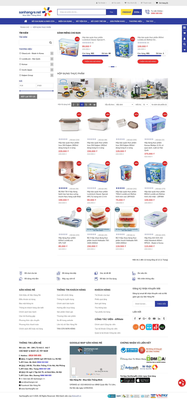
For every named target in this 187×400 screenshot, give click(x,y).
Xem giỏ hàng (100, 303)
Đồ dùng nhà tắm (32, 279)
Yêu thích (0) (131, 3)
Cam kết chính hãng (65, 295)
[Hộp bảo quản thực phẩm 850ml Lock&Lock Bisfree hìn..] (124, 47)
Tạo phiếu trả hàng (102, 312)
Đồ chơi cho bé (31, 273)
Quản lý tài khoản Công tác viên (107, 333)
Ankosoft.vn (76, 396)
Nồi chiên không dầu (146, 279)
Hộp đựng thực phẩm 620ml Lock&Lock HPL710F (67, 240)
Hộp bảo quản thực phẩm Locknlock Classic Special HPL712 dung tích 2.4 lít (97, 194)
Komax (24, 64)
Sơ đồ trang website (65, 320)
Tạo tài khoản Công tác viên (106, 329)
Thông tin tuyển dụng (65, 299)
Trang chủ (24, 27)
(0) (93, 43)
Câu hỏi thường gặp (27, 316)
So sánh (117, 3)
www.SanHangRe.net (29, 389)
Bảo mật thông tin (26, 303)
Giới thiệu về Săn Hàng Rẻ (30, 295)
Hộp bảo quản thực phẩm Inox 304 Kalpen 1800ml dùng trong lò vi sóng (97, 145)
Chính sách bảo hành (27, 312)
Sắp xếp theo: (109, 104)
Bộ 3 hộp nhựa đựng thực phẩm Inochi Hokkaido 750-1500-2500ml (98, 240)
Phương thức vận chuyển (29, 320)
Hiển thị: (138, 104)
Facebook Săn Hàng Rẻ (30, 385)
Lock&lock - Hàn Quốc (31, 59)
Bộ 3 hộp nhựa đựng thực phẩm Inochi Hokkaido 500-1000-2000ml (127, 240)
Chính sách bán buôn (65, 303)
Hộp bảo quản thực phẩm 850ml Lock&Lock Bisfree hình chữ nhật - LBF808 (154, 194)
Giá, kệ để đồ (105, 273)
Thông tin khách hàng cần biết (31, 308)
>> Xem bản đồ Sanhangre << (33, 379)
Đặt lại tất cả (28, 97)
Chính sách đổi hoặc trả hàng (31, 329)
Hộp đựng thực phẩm (42, 27)
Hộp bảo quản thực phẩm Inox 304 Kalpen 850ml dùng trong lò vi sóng (126, 145)
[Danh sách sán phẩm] (90, 104)
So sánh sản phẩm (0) (159, 104)
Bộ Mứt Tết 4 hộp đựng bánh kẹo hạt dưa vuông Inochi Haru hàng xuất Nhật (70, 194)
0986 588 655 (156, 13)
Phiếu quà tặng (101, 299)
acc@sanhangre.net (29, 382)
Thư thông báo (101, 308)
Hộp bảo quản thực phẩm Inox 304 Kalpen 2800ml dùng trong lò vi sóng (69, 145)
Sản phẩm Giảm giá (65, 312)
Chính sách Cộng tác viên (105, 324)
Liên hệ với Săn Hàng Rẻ (67, 324)
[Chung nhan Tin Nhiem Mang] (133, 359)
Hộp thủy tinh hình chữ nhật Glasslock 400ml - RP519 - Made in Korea (153, 240)
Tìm (111, 12)
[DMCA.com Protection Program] (156, 359)
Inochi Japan (27, 70)
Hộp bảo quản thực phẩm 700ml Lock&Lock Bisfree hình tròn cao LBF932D (126, 194)
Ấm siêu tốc (142, 273)
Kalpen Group (27, 75)
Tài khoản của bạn (102, 295)
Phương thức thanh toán (29, 324)
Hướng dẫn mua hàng (66, 308)
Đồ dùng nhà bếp (69, 273)
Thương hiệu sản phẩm (66, 316)
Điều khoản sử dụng (27, 299)
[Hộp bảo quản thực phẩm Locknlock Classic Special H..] (68, 47)
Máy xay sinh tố (68, 279)
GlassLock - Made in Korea (33, 53)
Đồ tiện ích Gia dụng (108, 279)
